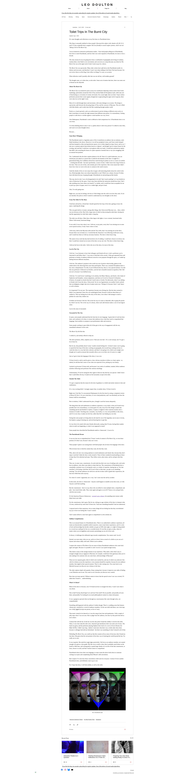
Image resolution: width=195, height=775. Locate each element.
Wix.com (132, 773)
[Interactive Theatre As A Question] (73, 747)
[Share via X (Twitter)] (73, 724)
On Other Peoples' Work (89, 719)
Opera (83, 16)
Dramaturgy (105, 16)
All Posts (64, 16)
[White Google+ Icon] (39, 771)
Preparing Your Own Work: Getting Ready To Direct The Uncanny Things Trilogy (121, 756)
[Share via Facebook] (70, 724)
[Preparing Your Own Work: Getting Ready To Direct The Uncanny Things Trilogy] (122, 747)
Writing (77, 16)
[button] (107, 8)
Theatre (119, 16)
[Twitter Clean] (37, 771)
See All (131, 738)
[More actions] (125, 27)
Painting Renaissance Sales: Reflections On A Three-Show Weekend (97, 756)
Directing (71, 16)
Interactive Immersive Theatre (94, 16)
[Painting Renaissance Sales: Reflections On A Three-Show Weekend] (98, 747)
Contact (132, 770)
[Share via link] (77, 724)
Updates (113, 16)
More (125, 16)
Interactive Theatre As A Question (71, 756)
